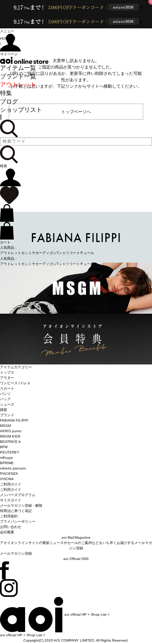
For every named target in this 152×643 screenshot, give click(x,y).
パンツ (5, 394)
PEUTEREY (9, 452)
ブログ (9, 101)
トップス (7, 372)
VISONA (7, 479)
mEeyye (6, 458)
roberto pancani (13, 468)
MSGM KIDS (10, 436)
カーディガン (46, 253)
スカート (7, 388)
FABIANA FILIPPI (14, 420)
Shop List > (100, 614)
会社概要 (7, 532)
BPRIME (7, 463)
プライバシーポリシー (17, 521)
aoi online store (24, 60)
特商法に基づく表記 (16, 511)
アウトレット (18, 84)
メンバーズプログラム (17, 495)
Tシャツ (63, 253)
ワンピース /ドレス (15, 383)
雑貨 (3, 410)
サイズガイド (10, 500)
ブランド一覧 (18, 76)
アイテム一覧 (18, 68)
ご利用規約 (9, 516)
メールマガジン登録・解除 (21, 505)
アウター (7, 378)
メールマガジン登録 (16, 553)
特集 (6, 93)
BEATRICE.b (10, 442)
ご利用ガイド (10, 489)
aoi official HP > (77, 614)
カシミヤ (28, 253)
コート (74, 253)
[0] (9, 195)
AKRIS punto (11, 431)
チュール (87, 253)
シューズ (7, 404)
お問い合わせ (10, 527)
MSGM (5, 426)
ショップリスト (21, 109)
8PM (3, 447)
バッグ (5, 399)
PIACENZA (9, 474)
